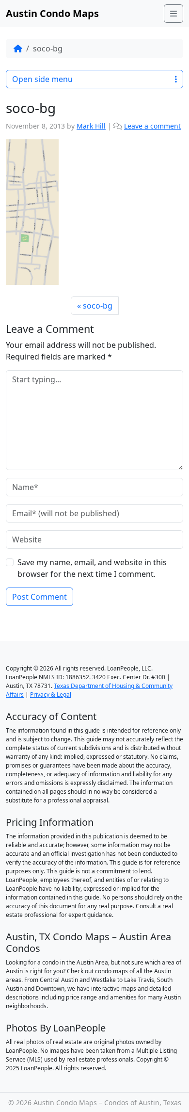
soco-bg (97, 305)
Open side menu (42, 79)
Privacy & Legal (50, 694)
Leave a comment (152, 126)
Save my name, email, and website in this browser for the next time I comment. (92, 568)
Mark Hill (91, 126)
